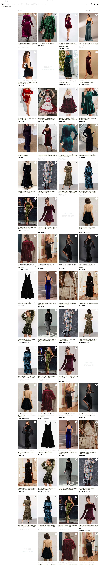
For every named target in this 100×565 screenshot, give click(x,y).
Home (3, 6)
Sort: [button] (91, 10)
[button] (92, 4)
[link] (22, 4)
